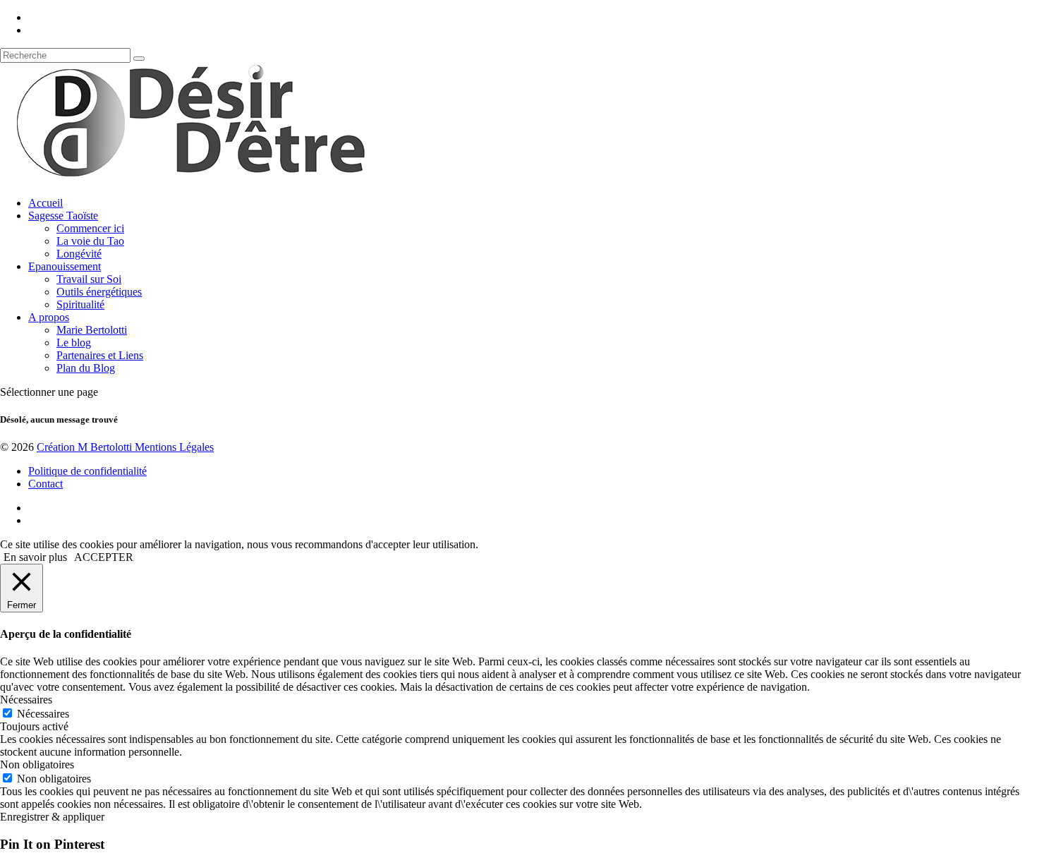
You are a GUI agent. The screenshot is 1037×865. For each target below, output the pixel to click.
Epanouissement (64, 266)
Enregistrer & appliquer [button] (52, 817)
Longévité (79, 254)
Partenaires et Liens (99, 355)
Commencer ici (90, 228)
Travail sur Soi (88, 279)
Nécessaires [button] (26, 700)
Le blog (73, 343)
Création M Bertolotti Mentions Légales (125, 447)
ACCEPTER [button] (103, 557)
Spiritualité (80, 304)
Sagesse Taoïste (63, 216)
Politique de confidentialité (87, 471)
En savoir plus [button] (35, 557)
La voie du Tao (90, 241)
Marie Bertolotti (91, 330)
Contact (45, 484)
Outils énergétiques (99, 292)
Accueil (45, 203)
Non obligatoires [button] (37, 764)
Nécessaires (43, 714)
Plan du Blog (85, 368)
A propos (48, 317)
